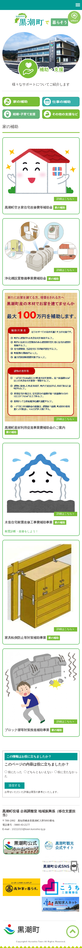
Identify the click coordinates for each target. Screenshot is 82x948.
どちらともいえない (40, 772)
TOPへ (72, 931)
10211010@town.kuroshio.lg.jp (28, 829)
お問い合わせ (74, 17)
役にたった (15, 772)
